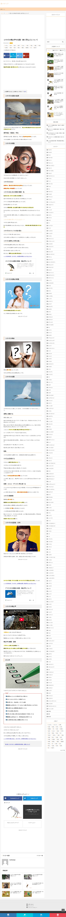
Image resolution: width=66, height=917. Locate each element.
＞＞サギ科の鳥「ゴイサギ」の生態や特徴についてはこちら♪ (18, 256)
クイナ (49, 350)
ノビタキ (50, 554)
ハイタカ (50, 559)
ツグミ (49, 512)
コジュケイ (50, 400)
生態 (11, 47)
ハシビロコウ (50, 572)
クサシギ (50, 353)
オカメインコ (50, 272)
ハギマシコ (50, 562)
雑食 (53, 745)
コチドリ (50, 403)
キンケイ (50, 345)
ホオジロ (50, 620)
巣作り (49, 735)
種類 (23, 47)
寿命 (27, 45)
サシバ (49, 442)
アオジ (49, 155)
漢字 (61, 737)
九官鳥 (49, 711)
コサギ (6, 13)
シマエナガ (50, 452)
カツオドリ (50, 301)
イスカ (49, 207)
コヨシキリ (50, 424)
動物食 (49, 728)
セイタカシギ (50, 473)
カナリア (50, 303)
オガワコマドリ (51, 275)
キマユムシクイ (51, 337)
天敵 (58, 731)
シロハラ (50, 460)
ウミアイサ (50, 225)
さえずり (49, 724)
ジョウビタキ (50, 468)
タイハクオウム (51, 489)
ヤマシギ (50, 682)
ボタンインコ (50, 627)
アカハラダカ (50, 170)
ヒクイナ (50, 591)
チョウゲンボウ (51, 510)
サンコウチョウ (51, 445)
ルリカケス (50, 698)
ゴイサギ (50, 429)
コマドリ (50, 418)
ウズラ (49, 220)
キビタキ (50, 335)
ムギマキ (50, 653)
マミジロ (50, 638)
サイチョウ (50, 434)
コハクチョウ (50, 408)
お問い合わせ (31, 904)
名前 (15, 45)
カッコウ (50, 298)
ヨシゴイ (50, 690)
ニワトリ (50, 546)
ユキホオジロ (50, 685)
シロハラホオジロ (51, 463)
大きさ (23, 45)
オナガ (49, 285)
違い (60, 743)
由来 (15, 47)
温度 (57, 737)
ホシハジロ (50, 622)
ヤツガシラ (50, 674)
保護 (49, 726)
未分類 (49, 716)
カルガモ (50, 309)
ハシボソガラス (51, 578)
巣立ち (54, 735)
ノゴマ (49, 549)
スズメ (49, 471)
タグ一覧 (63, 750)
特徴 (39, 45)
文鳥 (49, 714)
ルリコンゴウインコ (52, 700)
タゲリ (49, 494)
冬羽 (57, 726)
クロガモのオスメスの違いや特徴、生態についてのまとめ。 (56, 134)
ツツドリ (50, 515)
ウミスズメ (50, 233)
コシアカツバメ (51, 397)
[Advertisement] (23, 27)
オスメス (55, 724)
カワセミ (50, 314)
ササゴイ (50, 437)
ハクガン (50, 565)
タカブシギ (50, 491)
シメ (49, 455)
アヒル (49, 186)
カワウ (49, 311)
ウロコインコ (50, 238)
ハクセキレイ (50, 567)
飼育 (61, 745)
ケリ (49, 377)
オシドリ (50, 280)
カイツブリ (50, 288)
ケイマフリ (50, 374)
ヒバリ (49, 596)
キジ (49, 327)
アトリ (49, 181)
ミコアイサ (50, 643)
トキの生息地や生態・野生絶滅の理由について (56, 141)
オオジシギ (50, 251)
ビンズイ (50, 604)
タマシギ (50, 499)
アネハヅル (50, 183)
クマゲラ (50, 358)
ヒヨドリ (50, 599)
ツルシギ (50, 528)
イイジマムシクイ (51, 202)
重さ (49, 745)
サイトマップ (31, 905)
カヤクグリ (50, 306)
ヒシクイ (50, 593)
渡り (53, 737)
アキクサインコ (51, 175)
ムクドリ (50, 656)
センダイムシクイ (51, 484)
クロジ (49, 369)
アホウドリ (50, 191)
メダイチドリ (50, 664)
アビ (49, 189)
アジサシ (50, 178)
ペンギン (50, 617)
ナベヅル (50, 544)
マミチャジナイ (51, 640)
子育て (62, 731)
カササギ (50, 293)
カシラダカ (50, 296)
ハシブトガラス (51, 575)
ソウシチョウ (50, 486)
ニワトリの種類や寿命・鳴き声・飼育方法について (56, 126)
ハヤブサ (50, 586)
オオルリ (50, 269)
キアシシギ (50, 322)
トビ (49, 536)
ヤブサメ (50, 677)
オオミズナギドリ (51, 262)
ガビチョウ (50, 319)
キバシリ (50, 332)
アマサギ (50, 194)
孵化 (53, 733)
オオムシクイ (50, 264)
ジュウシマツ (50, 465)
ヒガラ (49, 588)
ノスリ (49, 552)
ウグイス (50, 217)
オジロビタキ (50, 283)
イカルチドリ (50, 204)
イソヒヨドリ (50, 212)
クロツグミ (50, 371)
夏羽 (19, 45)
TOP (3, 13)
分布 (11, 45)
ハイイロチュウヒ (51, 557)
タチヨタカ (50, 497)
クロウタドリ (50, 363)
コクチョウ (50, 387)
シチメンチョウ (51, 450)
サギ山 (6, 45)
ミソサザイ (50, 648)
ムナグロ (50, 659)
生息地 (6, 47)
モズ (49, 669)
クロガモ (50, 366)
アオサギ (50, 152)
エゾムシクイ (50, 246)
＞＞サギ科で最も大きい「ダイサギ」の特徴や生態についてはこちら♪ (20, 738)
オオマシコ (50, 259)
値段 (53, 726)
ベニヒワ (50, 612)
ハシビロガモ (50, 570)
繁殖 (58, 741)
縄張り (53, 741)
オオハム (50, 256)
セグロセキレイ (51, 478)
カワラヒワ (50, 317)
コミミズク (50, 421)
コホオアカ (50, 416)
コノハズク (50, 405)
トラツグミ (50, 539)
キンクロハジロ (51, 343)
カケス (49, 290)
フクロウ (50, 606)
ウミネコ (50, 236)
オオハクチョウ (51, 254)
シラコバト (50, 458)
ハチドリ (50, 583)
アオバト (50, 160)
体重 (60, 724)
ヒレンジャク (50, 601)
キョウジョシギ (51, 340)
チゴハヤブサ (50, 502)
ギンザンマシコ (51, 348)
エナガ (49, 249)
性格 (62, 735)
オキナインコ (50, 277)
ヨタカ (49, 693)
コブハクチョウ (51, 413)
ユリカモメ (50, 687)
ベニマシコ (50, 614)
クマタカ (50, 361)
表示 (25, 91)
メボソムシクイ (51, 666)
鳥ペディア (5, 4)
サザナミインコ (51, 439)
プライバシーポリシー (32, 907)
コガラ (49, 384)
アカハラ (50, 168)
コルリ (49, 426)
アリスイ (50, 199)
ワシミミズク (50, 708)
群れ (49, 743)
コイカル (50, 379)
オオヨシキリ (50, 267)
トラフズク (50, 541)
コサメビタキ (50, 395)
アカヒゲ (50, 173)
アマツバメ (50, 196)
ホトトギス (50, 625)
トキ (49, 533)
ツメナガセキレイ (51, 523)
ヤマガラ (50, 680)
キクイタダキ (50, 324)
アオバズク (50, 157)
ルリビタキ (50, 703)
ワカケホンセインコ (52, 706)
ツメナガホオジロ (51, 525)
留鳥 (19, 47)
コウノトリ (50, 382)
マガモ (49, 630)
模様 (35, 45)
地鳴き (61, 728)
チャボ (49, 505)
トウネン (50, 531)
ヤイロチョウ (50, 672)
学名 (49, 733)
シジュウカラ (50, 447)
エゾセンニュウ (51, 241)
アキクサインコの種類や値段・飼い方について (56, 137)
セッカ (49, 481)
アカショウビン (51, 165)
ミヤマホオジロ (51, 651)
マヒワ (49, 635)
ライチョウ (50, 695)
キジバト (50, 330)
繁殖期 (27, 47)
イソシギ (50, 209)
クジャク (50, 356)
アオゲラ (50, 149)
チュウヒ (50, 507)
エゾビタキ (50, 243)
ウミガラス (50, 230)
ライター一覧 (40, 855)
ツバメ (49, 520)
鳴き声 (35, 47)
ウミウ (49, 228)
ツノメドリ (50, 518)
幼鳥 (31, 45)
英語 (56, 743)
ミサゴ (49, 646)
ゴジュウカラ (50, 431)
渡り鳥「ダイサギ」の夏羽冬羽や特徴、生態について (17, 744)
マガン (49, 633)
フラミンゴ (50, 609)
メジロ (49, 661)
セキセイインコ (51, 476)
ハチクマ (50, 580)
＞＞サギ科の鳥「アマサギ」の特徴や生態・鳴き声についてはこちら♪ (20, 583)
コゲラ (49, 390)
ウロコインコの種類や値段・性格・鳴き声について (56, 130)
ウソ (49, 222)
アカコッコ (50, 162)
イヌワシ (50, 215)
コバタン (50, 411)
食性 (57, 745)
